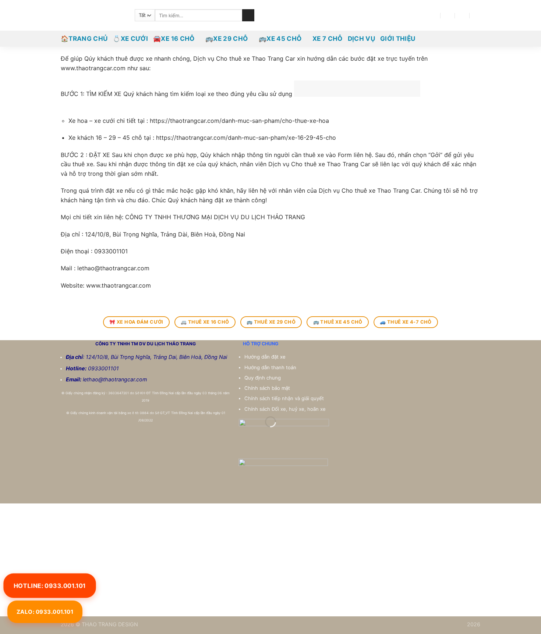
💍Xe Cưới (130, 38)
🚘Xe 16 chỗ (173, 38)
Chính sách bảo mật (267, 388)
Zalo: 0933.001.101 (45, 611)
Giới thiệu (397, 38)
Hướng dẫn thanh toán (271, 367)
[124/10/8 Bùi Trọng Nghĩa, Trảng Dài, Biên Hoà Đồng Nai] (433, 15)
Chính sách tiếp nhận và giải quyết (284, 398)
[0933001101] (477, 15)
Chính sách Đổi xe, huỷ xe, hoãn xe (285, 409)
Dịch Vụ (361, 38)
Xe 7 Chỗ (327, 38)
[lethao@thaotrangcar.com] (448, 15)
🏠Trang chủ (84, 38)
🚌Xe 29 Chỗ (226, 38)
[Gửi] (248, 15)
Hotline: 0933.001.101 (49, 585)
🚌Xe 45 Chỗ (280, 38)
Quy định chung (263, 378)
